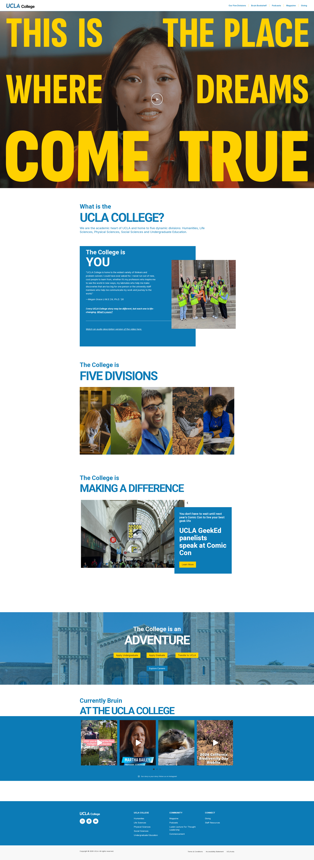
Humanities (139, 818)
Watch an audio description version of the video (111, 329)
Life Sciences (140, 822)
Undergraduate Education (146, 835)
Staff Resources (212, 822)
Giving (304, 5)
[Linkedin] (89, 821)
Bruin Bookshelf (259, 5)
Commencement (177, 834)
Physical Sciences (142, 827)
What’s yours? (105, 312)
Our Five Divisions (237, 5)
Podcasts (276, 5)
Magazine (291, 5)
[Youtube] (95, 821)
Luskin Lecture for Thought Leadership (182, 828)
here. (139, 329)
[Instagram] (82, 821)
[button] (157, 99)
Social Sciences (141, 831)
